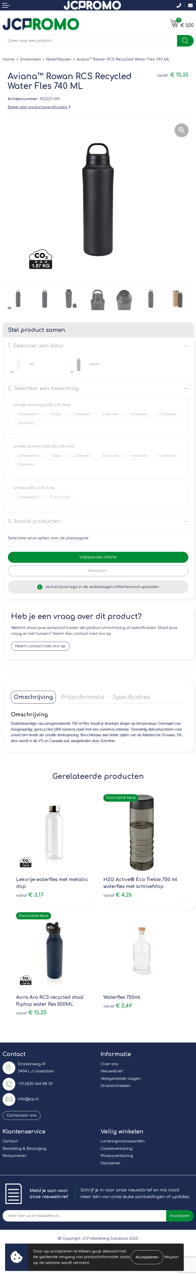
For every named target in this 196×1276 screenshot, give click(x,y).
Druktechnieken (115, 1086)
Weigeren (171, 1257)
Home (9, 59)
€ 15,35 (31, 1013)
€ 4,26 (117, 895)
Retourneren (15, 1156)
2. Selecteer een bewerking (43, 388)
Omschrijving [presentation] (33, 697)
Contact (10, 1141)
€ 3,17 (29, 895)
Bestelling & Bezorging (24, 1148)
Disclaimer (111, 1163)
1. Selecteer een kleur (36, 346)
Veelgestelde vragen (121, 1078)
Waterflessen (58, 59)
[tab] (33, 697)
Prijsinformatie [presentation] (83, 697)
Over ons (109, 1064)
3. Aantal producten (34, 521)
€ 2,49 (117, 1006)
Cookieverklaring (116, 1148)
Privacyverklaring (117, 1156)
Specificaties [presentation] (131, 697)
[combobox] (90, 40)
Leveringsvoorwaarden (123, 1141)
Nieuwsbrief (112, 1071)
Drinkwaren (30, 59)
